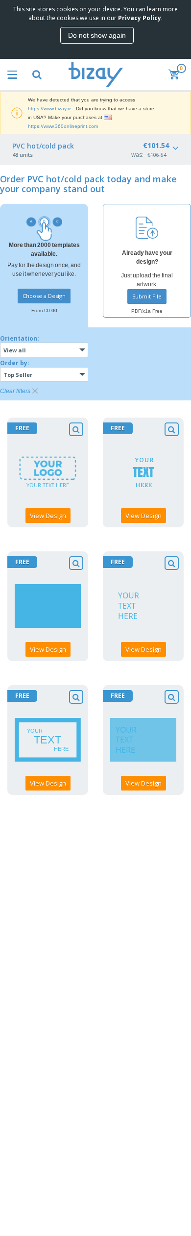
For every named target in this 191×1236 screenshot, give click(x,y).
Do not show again (97, 35)
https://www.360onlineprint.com (63, 126)
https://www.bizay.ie (50, 108)
